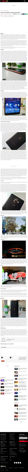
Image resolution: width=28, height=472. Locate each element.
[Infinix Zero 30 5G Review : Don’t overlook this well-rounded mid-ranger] (16, 390)
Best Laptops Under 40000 (12, 444)
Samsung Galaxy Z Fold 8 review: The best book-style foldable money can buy (9, 384)
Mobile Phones (7, 10)
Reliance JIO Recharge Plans (4, 445)
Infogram (14, 166)
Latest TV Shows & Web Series (13, 453)
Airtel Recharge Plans (3, 443)
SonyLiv (10, 460)
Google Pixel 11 (11, 435)
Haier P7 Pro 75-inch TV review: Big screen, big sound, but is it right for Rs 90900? (9, 380)
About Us (2, 467)
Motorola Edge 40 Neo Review (22, 371)
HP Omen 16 (20, 392)
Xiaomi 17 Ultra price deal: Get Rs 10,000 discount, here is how (23, 419)
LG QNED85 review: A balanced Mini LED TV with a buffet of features (9, 386)
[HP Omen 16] (16, 393)
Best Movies (11, 449)
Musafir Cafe (2, 457)
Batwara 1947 (2, 450)
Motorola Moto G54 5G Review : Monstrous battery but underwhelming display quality (22, 382)
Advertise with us (11, 467)
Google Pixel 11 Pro (12, 436)
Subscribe (23, 441)
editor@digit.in (24, 450)
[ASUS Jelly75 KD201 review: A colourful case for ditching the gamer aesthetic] (2, 390)
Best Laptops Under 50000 (12, 445)
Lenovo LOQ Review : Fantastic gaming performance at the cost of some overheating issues (23, 396)
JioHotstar (11, 459)
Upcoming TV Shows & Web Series (13, 454)
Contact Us (5, 467)
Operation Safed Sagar (3, 460)
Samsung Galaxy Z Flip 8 (12, 438)
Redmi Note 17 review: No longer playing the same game (9, 393)
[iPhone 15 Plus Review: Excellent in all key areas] (16, 376)
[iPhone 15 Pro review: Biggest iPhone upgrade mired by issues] (16, 399)
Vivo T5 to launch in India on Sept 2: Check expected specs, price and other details (23, 406)
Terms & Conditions (21, 467)
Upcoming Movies (12, 451)
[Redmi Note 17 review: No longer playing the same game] (2, 394)
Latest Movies (11, 450)
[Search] (23, 1)
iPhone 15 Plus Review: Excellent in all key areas (23, 375)
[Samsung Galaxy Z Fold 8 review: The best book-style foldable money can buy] (2, 384)
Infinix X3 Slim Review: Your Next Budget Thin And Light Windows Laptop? (23, 369)
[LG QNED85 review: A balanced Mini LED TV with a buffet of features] (2, 387)
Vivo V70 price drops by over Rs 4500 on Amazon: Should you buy (23, 416)
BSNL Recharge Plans (3, 444)
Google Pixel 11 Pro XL (12, 437)
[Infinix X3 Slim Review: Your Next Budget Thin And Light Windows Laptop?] (16, 369)
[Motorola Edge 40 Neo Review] (16, 372)
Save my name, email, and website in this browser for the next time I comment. (23, 358)
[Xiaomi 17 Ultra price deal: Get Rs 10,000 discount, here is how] (16, 419)
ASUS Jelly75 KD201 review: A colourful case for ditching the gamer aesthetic (8, 390)
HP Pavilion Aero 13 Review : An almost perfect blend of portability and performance (23, 379)
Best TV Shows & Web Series (13, 452)
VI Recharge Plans (2, 446)
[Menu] (1, 1)
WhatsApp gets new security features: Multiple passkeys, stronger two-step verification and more (23, 409)
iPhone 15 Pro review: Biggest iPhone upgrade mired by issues (23, 399)
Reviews (3, 10)
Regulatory (16, 467)
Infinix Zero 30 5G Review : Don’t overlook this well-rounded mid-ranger (23, 390)
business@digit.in (24, 451)
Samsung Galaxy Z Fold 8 (12, 439)
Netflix (10, 457)
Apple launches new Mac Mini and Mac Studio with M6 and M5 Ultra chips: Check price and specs (23, 413)
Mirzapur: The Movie (3, 453)
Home (1, 10)
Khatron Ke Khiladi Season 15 (4, 458)
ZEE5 (10, 458)
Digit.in (3, 462)
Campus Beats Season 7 (3, 459)
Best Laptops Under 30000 (12, 443)
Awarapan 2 (2, 449)
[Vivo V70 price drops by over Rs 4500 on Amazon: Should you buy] (16, 416)
